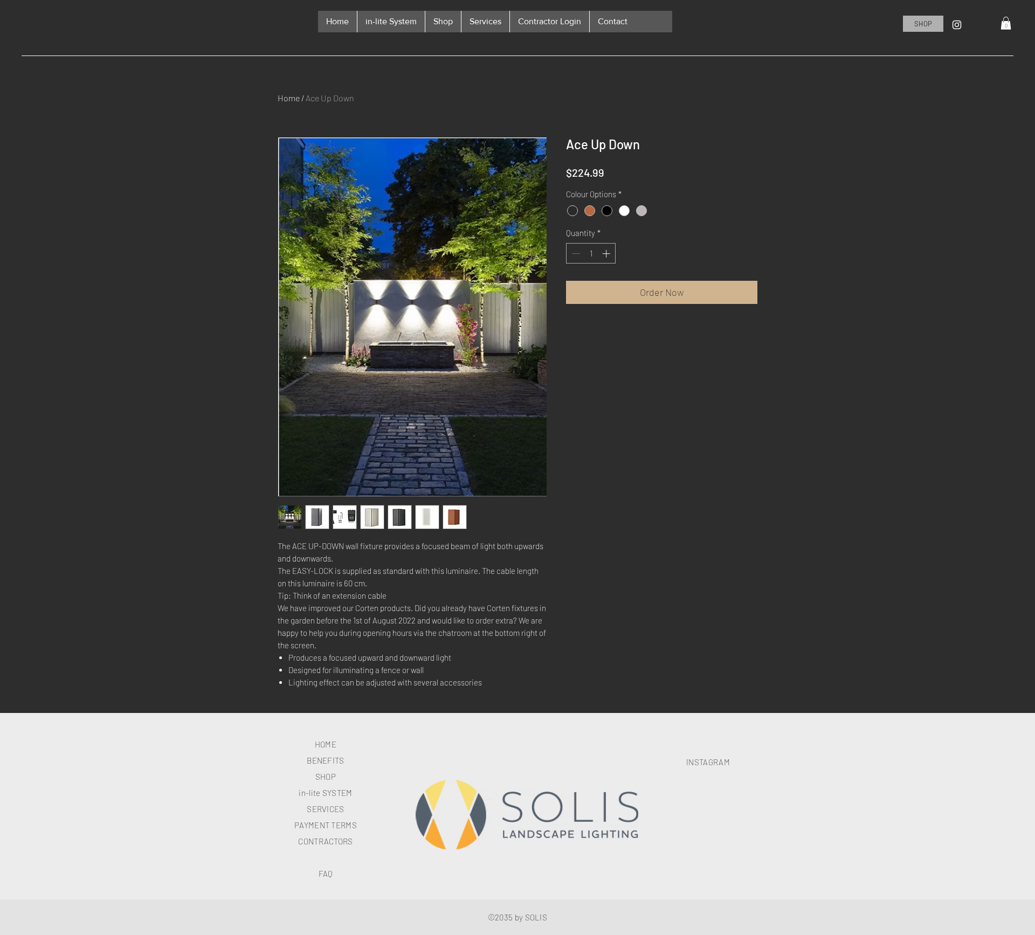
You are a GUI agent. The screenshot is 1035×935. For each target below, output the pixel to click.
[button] (1005, 23)
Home (289, 98)
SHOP (325, 776)
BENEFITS (325, 760)
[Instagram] (957, 25)
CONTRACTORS (325, 841)
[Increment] (607, 254)
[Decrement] (575, 254)
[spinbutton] (591, 254)
